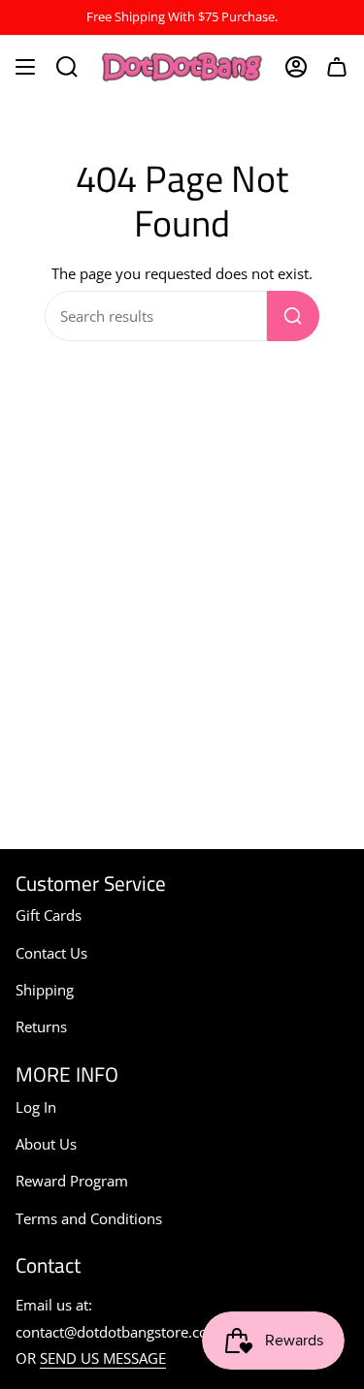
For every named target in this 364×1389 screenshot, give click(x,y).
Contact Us (51, 953)
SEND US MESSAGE (103, 1358)
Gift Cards (49, 915)
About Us (46, 1143)
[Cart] (336, 67)
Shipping (45, 989)
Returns (41, 1026)
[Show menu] (25, 67)
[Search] (293, 316)
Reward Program (72, 1180)
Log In (36, 1107)
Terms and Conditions (89, 1218)
